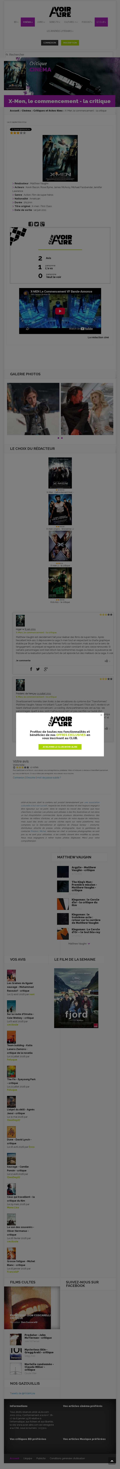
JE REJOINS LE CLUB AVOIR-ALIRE (60, 747)
